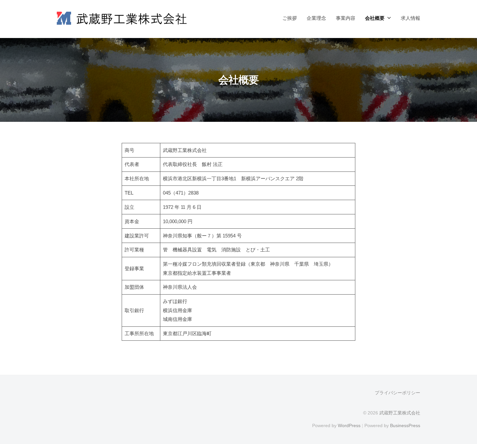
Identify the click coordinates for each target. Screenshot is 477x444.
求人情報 (410, 18)
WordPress (349, 425)
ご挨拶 (289, 18)
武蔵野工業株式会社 (399, 412)
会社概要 (375, 18)
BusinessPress (405, 425)
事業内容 (345, 18)
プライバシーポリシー (397, 392)
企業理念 (316, 18)
